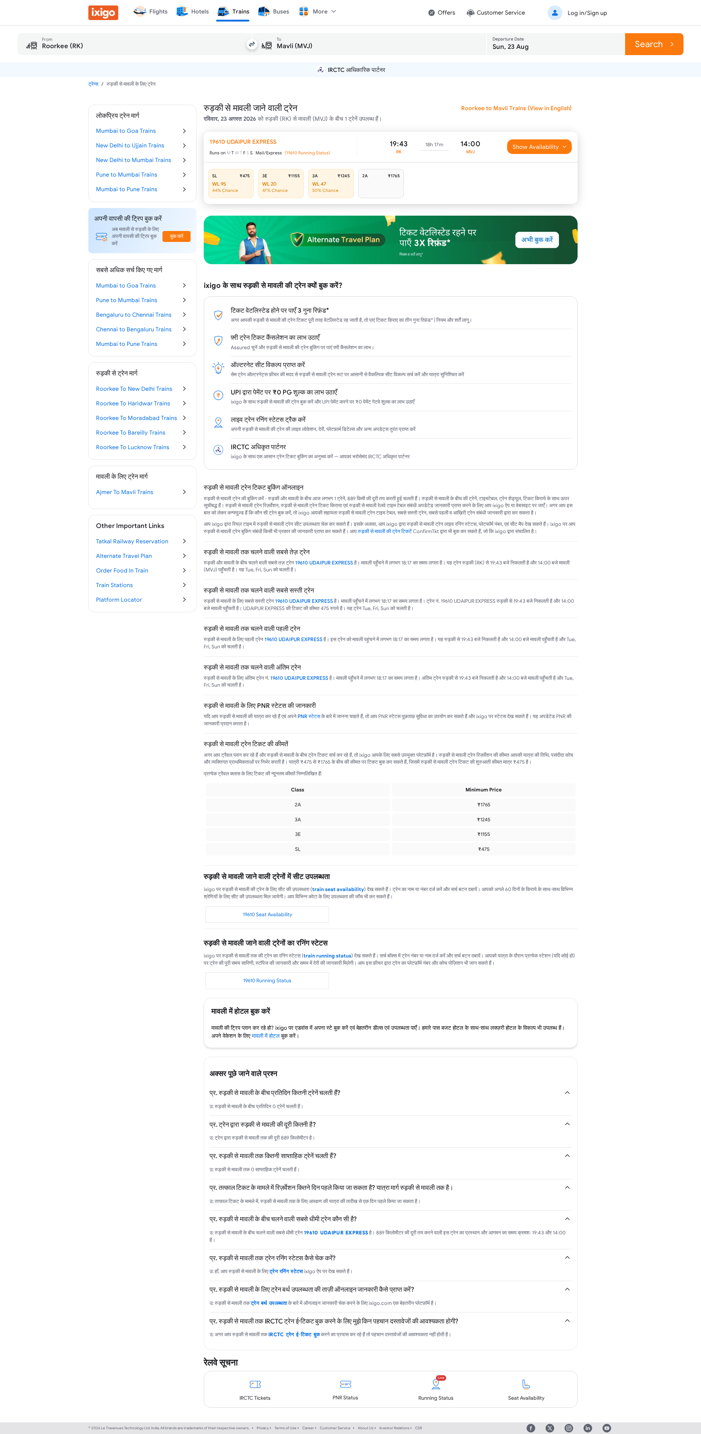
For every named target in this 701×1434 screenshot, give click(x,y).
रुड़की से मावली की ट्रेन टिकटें (385, 531)
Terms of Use (285, 1428)
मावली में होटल (266, 1036)
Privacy (263, 1428)
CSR (418, 1428)
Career (308, 1428)
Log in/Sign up (587, 12)
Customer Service (335, 1428)
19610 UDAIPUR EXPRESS (324, 563)
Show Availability (536, 146)
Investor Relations (394, 1428)
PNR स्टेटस (309, 716)
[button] (576, 12)
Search (649, 44)
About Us (366, 1428)
